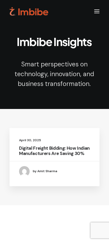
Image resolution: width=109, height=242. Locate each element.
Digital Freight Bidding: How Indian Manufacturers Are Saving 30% (54, 150)
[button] (97, 11)
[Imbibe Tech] (29, 11)
